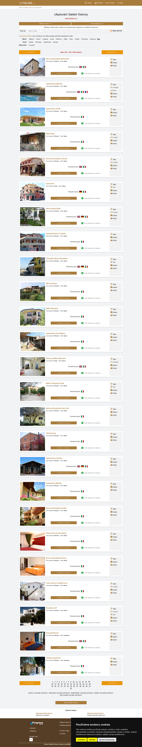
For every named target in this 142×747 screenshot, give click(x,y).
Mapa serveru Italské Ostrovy (70, 722)
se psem (32, 45)
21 (68, 684)
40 (86, 686)
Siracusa (93, 39)
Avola (52, 39)
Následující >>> (113, 683)
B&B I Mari (50, 134)
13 (83, 682)
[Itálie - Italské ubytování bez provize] (27, 3)
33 (65, 686)
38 (80, 686)
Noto (71, 39)
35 (71, 686)
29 (52, 686)
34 (68, 686)
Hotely (31, 42)
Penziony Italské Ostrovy (59, 693)
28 (90, 684)
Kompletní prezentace (63, 73)
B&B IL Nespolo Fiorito (55, 383)
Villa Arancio (51, 433)
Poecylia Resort (52, 633)
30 (55, 686)
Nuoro (38, 39)
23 (74, 684)
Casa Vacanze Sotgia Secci (56, 583)
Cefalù (77, 39)
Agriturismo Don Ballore (55, 333)
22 (71, 684)
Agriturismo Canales (54, 458)
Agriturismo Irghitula (54, 84)
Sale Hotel (50, 184)
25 (80, 684)
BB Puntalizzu (51, 283)
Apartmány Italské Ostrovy (82, 693)
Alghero (31, 39)
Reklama (33, 731)
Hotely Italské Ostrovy (38, 693)
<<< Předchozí (28, 683)
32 (61, 686)
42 (71, 688)
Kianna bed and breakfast (56, 533)
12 (80, 682)
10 (73, 682)
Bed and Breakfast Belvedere (57, 59)
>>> (112, 52)
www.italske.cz (71, 18)
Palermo (59, 39)
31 (58, 686)
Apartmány (47, 42)
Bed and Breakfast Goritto (56, 508)
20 (65, 684)
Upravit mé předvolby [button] (107, 740)
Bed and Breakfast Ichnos (56, 558)
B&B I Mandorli (52, 308)
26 (83, 684)
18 (58, 684)
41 (90, 686)
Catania (45, 39)
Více (98, 39)
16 (52, 684)
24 (77, 684)
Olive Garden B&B (53, 208)
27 (86, 684)
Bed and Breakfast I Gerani (56, 159)
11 (76, 682)
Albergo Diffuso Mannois (56, 358)
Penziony (39, 42)
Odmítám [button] (92, 740)
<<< (29, 52)
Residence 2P (51, 608)
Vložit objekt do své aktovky (92, 73)
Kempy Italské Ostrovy (103, 693)
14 (86, 682)
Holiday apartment (53, 658)
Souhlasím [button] (81, 740)
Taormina (85, 39)
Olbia (65, 39)
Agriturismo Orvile (53, 109)
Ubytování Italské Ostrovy (71, 695)
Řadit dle (23, 31)
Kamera (115, 62)
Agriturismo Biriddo (54, 483)
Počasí (115, 65)
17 (55, 684)
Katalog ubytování (66, 725)
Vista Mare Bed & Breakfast (57, 258)
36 (74, 686)
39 (83, 686)
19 (61, 684)
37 (77, 686)
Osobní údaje (64, 731)
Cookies (62, 733)
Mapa (114, 59)
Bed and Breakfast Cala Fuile (57, 408)
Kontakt (32, 728)
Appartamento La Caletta (56, 233)
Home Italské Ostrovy (71, 702)
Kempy (55, 42)
